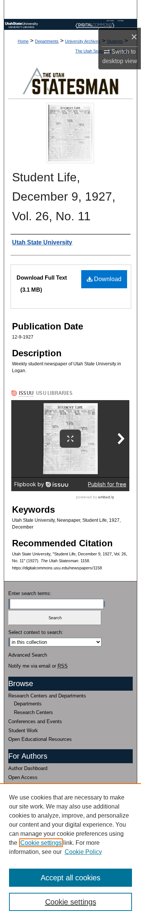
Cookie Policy (83, 852)
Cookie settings (41, 843)
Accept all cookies (70, 878)
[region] (70, 851)
